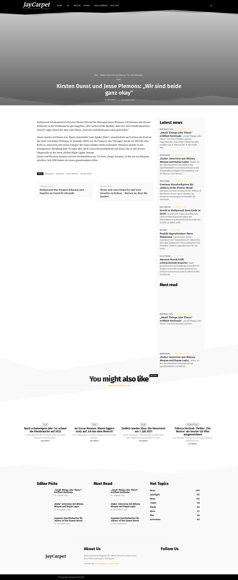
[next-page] (121, 450)
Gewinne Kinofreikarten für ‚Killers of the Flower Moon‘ (68, 519)
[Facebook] (194, 6)
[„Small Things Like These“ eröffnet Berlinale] (180, 300)
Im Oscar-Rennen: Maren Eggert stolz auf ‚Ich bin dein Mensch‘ (94, 430)
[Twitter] (205, 6)
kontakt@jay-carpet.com (107, 563)
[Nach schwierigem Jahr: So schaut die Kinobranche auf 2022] (45, 408)
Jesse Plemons (72, 174)
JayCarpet (111, 100)
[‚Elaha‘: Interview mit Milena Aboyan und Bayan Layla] (180, 339)
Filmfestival (192, 425)
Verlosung (165, 181)
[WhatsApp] (131, 111)
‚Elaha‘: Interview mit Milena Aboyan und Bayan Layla (68, 505)
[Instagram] (199, 6)
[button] (211, 5)
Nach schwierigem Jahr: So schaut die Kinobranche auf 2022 (45, 430)
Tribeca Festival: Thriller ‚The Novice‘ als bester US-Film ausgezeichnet (193, 431)
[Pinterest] (124, 111)
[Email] (137, 111)
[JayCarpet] (102, 100)
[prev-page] (115, 450)
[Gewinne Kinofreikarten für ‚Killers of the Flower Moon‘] (44, 522)
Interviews (165, 155)
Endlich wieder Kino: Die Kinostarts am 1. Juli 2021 (144, 430)
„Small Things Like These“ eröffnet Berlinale (68, 491)
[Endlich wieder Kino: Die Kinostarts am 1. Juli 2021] (143, 408)
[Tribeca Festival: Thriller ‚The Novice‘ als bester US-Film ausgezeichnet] (192, 408)
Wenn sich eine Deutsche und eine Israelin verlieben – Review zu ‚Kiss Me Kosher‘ (123, 193)
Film (96, 75)
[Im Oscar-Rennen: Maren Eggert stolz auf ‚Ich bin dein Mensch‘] (94, 408)
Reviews (163, 230)
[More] (144, 111)
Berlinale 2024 (166, 129)
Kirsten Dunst (86, 174)
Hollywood (49, 174)
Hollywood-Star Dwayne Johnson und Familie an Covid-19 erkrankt (62, 191)
